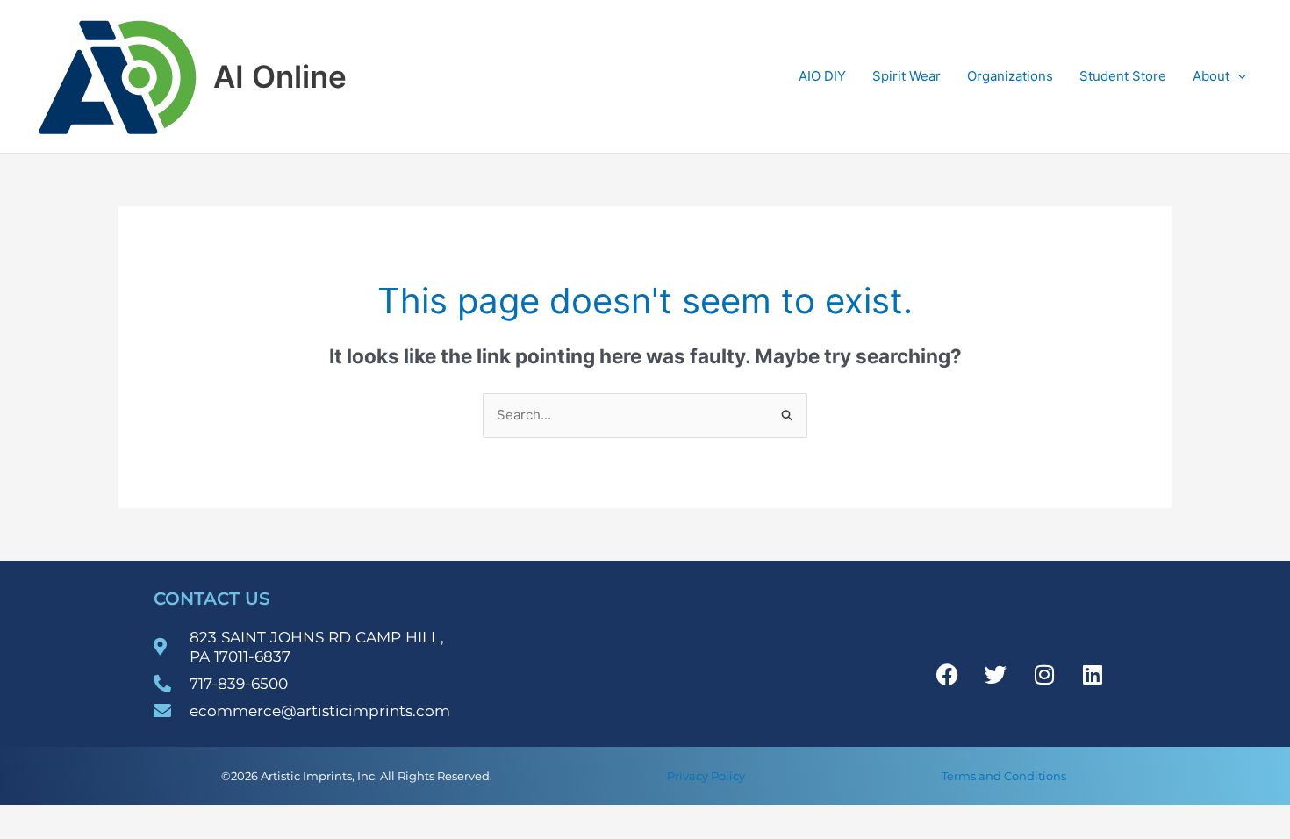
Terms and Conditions (1004, 776)
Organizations (1010, 76)
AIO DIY (822, 76)
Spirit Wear (906, 76)
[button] (1237, 76)
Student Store (1122, 76)
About (1211, 76)
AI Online (280, 76)
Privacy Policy (706, 776)
